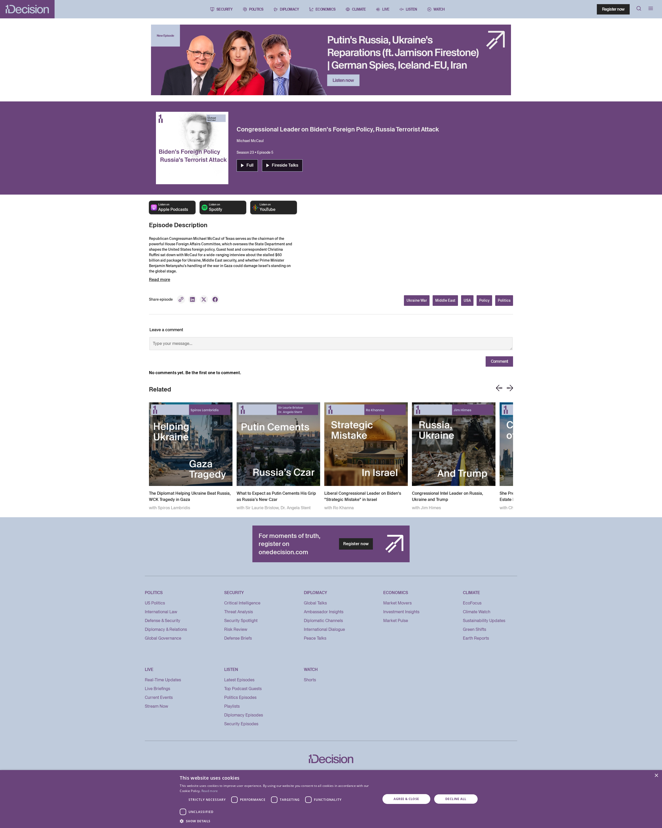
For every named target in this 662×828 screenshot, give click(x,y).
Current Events (159, 697)
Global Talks (315, 603)
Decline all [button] (455, 799)
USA (467, 300)
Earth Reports (476, 638)
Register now (613, 9)
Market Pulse (395, 621)
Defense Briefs (238, 638)
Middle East (445, 300)
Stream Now (156, 706)
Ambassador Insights (323, 612)
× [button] (656, 776)
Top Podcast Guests (243, 689)
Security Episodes (241, 724)
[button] (277, 821)
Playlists (232, 706)
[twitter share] (204, 299)
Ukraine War (417, 300)
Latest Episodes (239, 680)
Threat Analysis (238, 612)
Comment (499, 361)
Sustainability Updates (484, 621)
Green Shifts (474, 629)
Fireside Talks (285, 165)
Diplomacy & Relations (166, 629)
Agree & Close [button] (406, 799)
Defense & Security (162, 621)
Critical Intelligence (242, 603)
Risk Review (235, 629)
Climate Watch (476, 612)
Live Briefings (157, 689)
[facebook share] (215, 299)
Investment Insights (401, 612)
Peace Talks (315, 638)
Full (249, 165)
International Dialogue (324, 629)
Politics (504, 300)
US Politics (155, 603)
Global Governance (163, 638)
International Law (161, 612)
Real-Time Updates (163, 680)
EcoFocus (472, 603)
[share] (192, 299)
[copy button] (181, 299)
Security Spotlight (241, 621)
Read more (209, 791)
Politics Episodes (240, 697)
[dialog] (331, 799)
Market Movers (397, 603)
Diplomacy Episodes (243, 715)
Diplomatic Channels (323, 621)
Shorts (310, 680)
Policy (484, 300)
